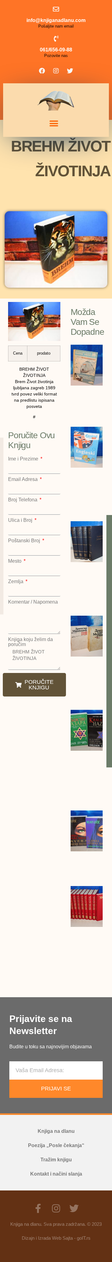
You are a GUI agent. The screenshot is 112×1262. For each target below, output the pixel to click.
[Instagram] (56, 71)
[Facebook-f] (38, 1208)
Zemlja (16, 581)
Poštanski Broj (24, 540)
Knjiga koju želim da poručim (30, 642)
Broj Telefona (23, 499)
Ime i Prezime (24, 458)
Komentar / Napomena (33, 602)
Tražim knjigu (56, 1159)
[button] (54, 124)
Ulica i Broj (21, 520)
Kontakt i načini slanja (56, 1174)
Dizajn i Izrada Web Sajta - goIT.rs (56, 1238)
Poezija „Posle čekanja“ (56, 1145)
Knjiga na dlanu (56, 1131)
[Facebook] (42, 71)
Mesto (15, 561)
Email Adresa (23, 479)
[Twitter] (70, 71)
